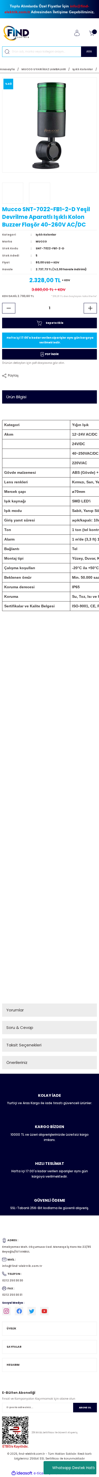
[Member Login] (77, 33)
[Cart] (91, 33)
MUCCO (41, 242)
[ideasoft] (21, 1473)
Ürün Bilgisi (16, 397)
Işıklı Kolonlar (46, 235)
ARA (89, 52)
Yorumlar (15, 1010)
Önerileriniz (16, 1062)
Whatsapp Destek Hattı (73, 1467)
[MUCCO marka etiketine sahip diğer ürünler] (12, 193)
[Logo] (18, 33)
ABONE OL (85, 1407)
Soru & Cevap (19, 1027)
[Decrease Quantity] (8, 308)
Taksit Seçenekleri (23, 1045)
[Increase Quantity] (90, 308)
